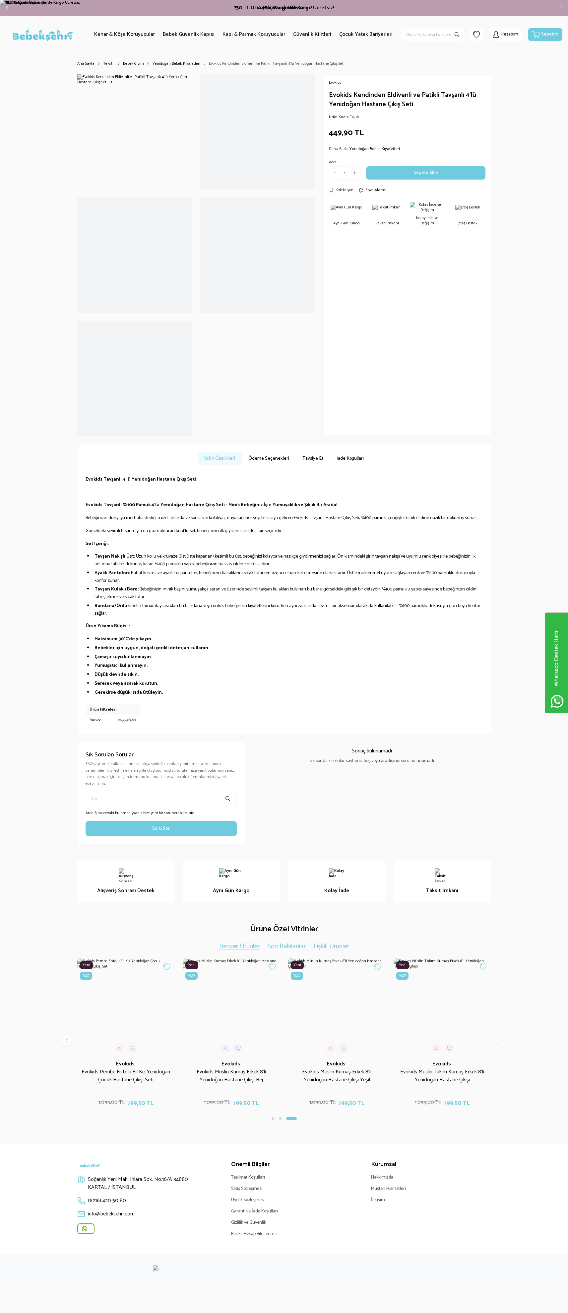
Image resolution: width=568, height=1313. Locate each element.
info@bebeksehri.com (111, 1214)
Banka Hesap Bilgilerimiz (254, 1234)
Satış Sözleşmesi (246, 1189)
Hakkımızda (382, 1177)
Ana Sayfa (86, 63)
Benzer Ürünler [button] (239, 946)
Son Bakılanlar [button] (287, 946)
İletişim (378, 1200)
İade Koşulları (350, 458)
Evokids (126, 1063)
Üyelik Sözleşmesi (248, 1200)
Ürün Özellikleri (219, 458)
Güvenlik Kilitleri (312, 34)
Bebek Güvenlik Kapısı (189, 34)
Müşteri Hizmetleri (388, 1189)
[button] (7, 8)
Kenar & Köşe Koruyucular (124, 34)
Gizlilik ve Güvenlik (248, 1222)
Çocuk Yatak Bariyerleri (366, 34)
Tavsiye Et (312, 458)
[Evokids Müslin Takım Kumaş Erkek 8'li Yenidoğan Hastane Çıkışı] (442, 1007)
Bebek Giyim (133, 63)
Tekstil (108, 63)
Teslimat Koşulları (248, 1177)
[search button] (457, 34)
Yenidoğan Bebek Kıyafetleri (176, 63)
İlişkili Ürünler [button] (331, 946)
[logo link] (45, 34)
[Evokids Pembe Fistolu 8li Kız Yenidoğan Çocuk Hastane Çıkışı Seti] (126, 1007)
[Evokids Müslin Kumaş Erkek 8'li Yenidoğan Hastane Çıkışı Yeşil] (337, 1007)
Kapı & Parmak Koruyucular (253, 34)
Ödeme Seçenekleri (268, 458)
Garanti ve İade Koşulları (254, 1211)
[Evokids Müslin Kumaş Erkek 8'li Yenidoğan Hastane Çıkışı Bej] (231, 1007)
